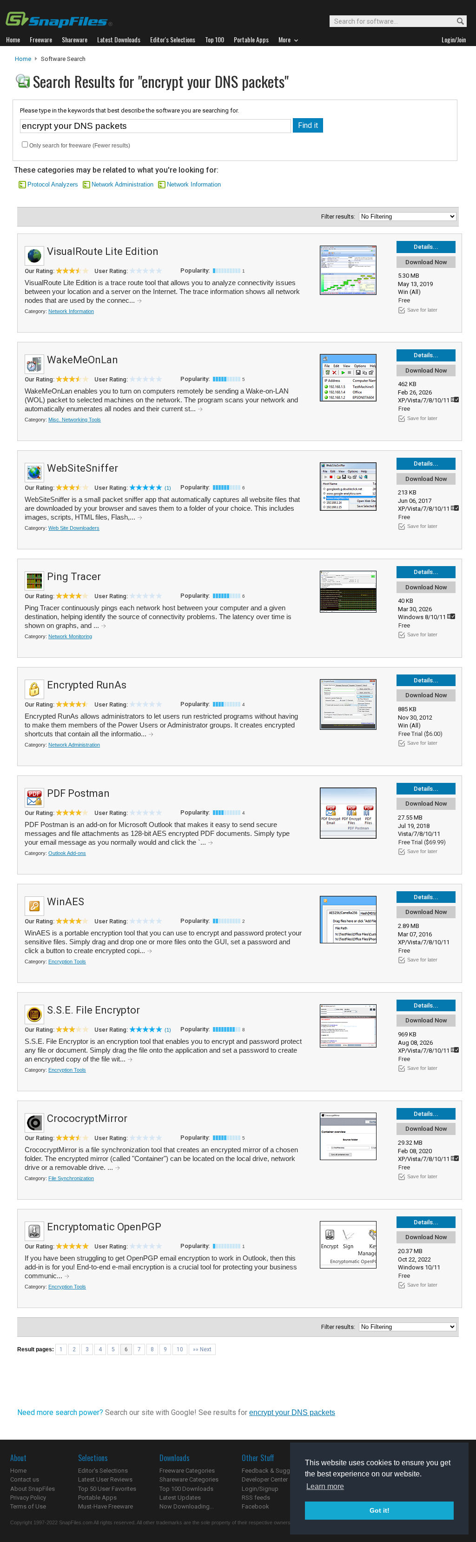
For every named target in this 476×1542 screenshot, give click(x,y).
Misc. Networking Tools (74, 419)
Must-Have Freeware (105, 1506)
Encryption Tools (67, 961)
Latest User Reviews (105, 1479)
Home (23, 58)
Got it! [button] (380, 1510)
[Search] (456, 21)
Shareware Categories (188, 1479)
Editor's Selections (103, 1470)
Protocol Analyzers (52, 184)
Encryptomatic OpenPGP (104, 1227)
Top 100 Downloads (186, 1488)
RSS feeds (256, 1497)
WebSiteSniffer (82, 468)
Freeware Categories (187, 1470)
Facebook (255, 1506)
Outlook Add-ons (67, 853)
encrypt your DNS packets (292, 1412)
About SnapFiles (32, 1488)
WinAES (65, 902)
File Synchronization (71, 1178)
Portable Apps (97, 1497)
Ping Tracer (74, 576)
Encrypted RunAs (86, 685)
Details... (426, 246)
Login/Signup (260, 1488)
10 (180, 1349)
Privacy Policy (28, 1497)
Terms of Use (28, 1506)
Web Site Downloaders (73, 528)
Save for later (422, 310)
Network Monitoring (70, 636)
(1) (168, 488)
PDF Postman (78, 793)
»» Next (202, 1349)
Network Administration (122, 184)
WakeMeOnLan (82, 360)
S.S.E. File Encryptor (93, 1010)
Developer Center (265, 1479)
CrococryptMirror (87, 1118)
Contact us (24, 1479)
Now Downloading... (186, 1506)
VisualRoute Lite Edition (103, 251)
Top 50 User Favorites (107, 1488)
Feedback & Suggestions (276, 1470)
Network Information (194, 184)
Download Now (426, 262)
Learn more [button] (325, 1486)
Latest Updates (180, 1497)
